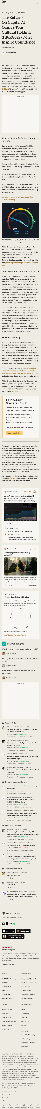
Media (14, 13)
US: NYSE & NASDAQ (9, 979)
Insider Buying (26, 987)
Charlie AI (24, 1046)
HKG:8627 (6, 89)
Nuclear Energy (26, 990)
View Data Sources (8, 964)
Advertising (25, 1013)
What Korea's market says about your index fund (18, 672)
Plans (23, 1010)
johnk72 (9, 891)
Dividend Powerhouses (28, 983)
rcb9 (8, 753)
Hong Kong (5, 13)
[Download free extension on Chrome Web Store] (13, 936)
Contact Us (25, 1021)
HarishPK (9, 872)
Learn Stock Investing (28, 1035)
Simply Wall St (11, 52)
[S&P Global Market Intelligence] (8, 948)
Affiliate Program (26, 1039)
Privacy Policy (6, 1098)
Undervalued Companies (29, 979)
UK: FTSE (5, 983)
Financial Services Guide (9, 1092)
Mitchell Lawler (11, 653)
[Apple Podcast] (17, 924)
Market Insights (7, 1025)
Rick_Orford (10, 727)
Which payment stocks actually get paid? (20, 649)
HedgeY (9, 767)
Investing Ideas (6, 1017)
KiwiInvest (9, 854)
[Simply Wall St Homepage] (3, 1)
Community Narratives (9, 1021)
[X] (7, 923)
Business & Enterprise (28, 1043)
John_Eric (9, 740)
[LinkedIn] (3, 924)
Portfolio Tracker (7, 1010)
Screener (5, 1013)
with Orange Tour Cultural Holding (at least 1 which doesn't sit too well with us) (19, 371)
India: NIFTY (5, 990)
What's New (5, 1029)
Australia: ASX (6, 987)
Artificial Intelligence (27, 998)
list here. (15, 391)
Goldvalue (9, 786)
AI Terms (4, 1101)
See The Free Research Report (15, 635)
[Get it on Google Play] (23, 931)
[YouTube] (11, 923)
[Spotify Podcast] (14, 924)
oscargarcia (10, 829)
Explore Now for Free (14, 433)
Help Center (25, 1031)
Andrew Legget (11, 665)
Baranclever (10, 797)
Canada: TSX (6, 994)
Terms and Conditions (9, 1095)
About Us (24, 1017)
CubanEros (10, 843)
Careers (23, 1025)
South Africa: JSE (7, 998)
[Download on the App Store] (8, 931)
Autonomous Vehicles (28, 994)
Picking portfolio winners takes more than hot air (20, 660)
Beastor (9, 810)
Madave (9, 882)
